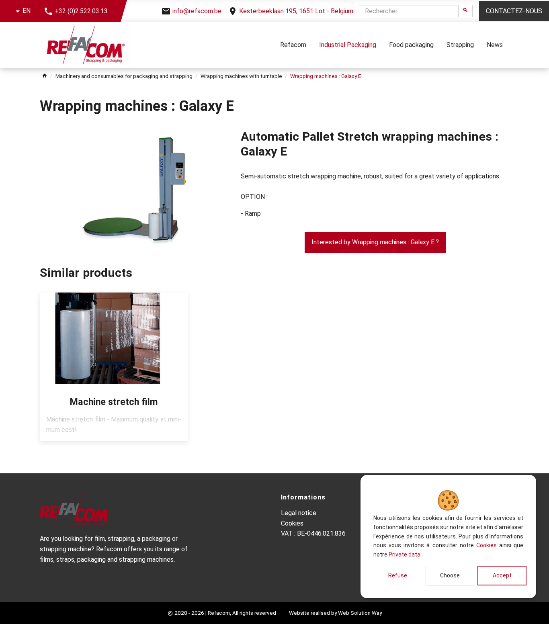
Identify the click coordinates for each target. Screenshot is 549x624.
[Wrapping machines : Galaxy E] (134, 187)
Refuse (397, 575)
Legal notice (298, 513)
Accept (502, 575)
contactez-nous (514, 11)
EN (27, 10)
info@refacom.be (196, 11)
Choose (450, 575)
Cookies (486, 545)
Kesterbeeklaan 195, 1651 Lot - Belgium (296, 11)
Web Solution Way (360, 613)
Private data (404, 554)
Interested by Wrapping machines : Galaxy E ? (375, 242)
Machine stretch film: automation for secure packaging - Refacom (114, 367)
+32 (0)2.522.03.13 (81, 11)
